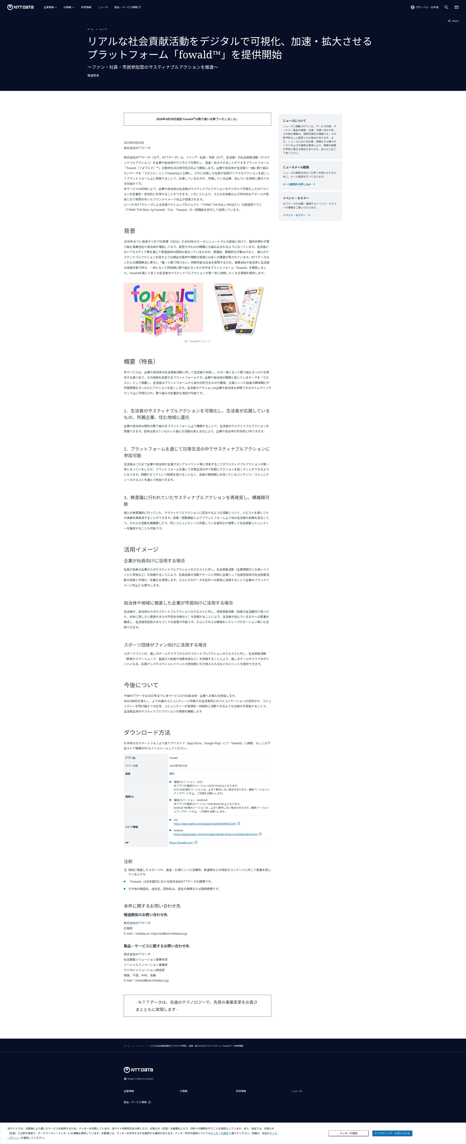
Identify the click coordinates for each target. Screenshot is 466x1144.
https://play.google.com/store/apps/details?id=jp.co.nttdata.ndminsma (215, 834)
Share (453, 21)
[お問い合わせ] (456, 7)
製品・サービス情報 (125, 7)
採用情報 (86, 7)
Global (140, 1078)
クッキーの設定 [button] (219, 1133)
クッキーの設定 (349, 1133)
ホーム (90, 29)
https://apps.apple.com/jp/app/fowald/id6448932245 (205, 823)
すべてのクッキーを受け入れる (392, 1133)
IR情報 (67, 7)
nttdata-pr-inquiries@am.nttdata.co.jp (161, 934)
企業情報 (49, 7)
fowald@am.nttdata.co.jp (152, 980)
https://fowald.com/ (181, 842)
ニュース (103, 7)
